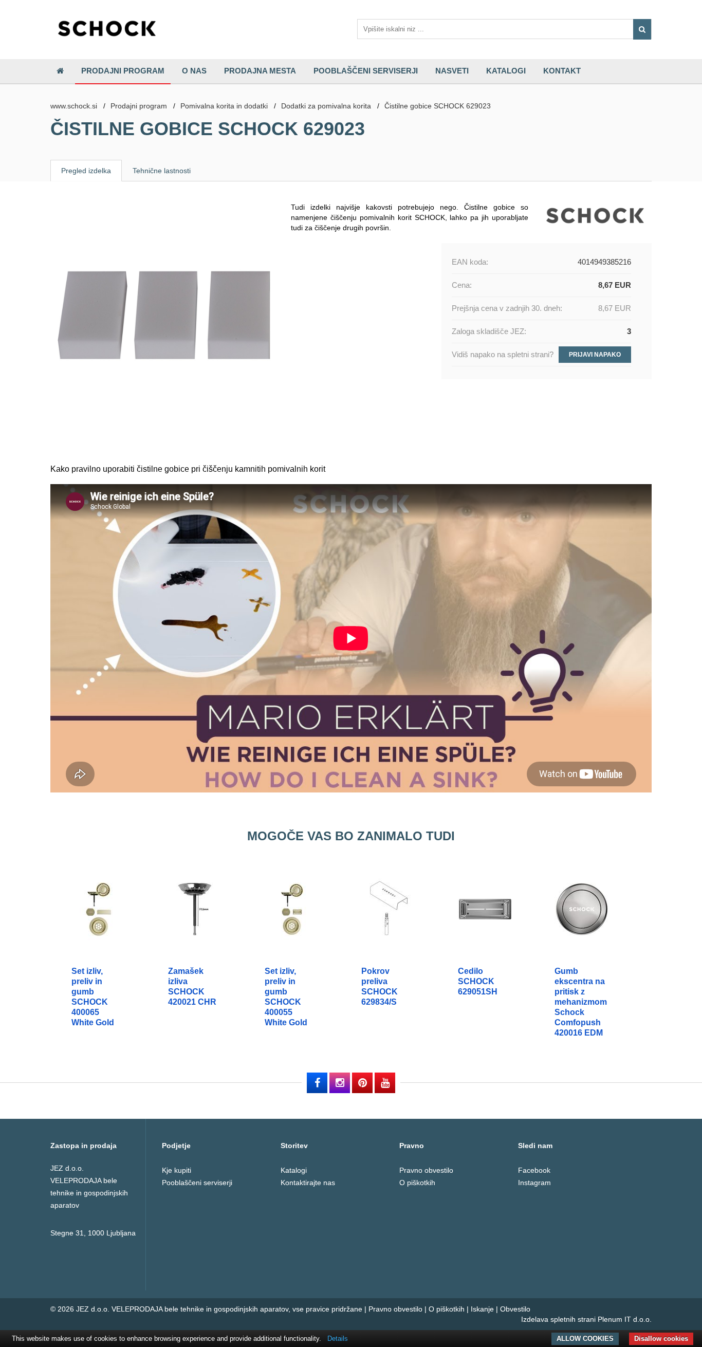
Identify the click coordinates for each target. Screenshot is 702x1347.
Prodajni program (122, 70)
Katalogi (506, 70)
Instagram (534, 1182)
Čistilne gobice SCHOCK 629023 (437, 106)
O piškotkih (417, 1182)
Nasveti (452, 70)
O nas (194, 70)
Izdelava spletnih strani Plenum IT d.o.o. (586, 1319)
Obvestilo (515, 1309)
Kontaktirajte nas (308, 1182)
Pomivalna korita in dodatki (224, 106)
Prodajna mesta (260, 70)
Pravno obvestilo (426, 1170)
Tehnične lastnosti (162, 171)
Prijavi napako (595, 354)
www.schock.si (73, 106)
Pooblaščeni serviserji (365, 70)
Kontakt (562, 70)
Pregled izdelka (86, 171)
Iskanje (482, 1309)
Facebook (534, 1170)
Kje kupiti (176, 1170)
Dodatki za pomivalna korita (326, 106)
